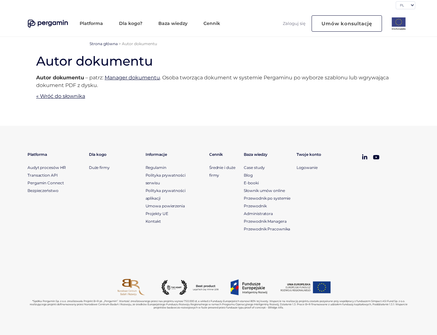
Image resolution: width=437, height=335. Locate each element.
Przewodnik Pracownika (267, 229)
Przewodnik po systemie (267, 198)
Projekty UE (157, 213)
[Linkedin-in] (364, 157)
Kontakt (153, 221)
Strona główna (104, 43)
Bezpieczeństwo (43, 190)
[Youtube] (376, 157)
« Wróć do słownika (60, 96)
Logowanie (307, 167)
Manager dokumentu (132, 78)
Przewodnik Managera (265, 221)
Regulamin (156, 167)
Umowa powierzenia (165, 205)
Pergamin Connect (46, 182)
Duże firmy (99, 167)
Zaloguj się (294, 23)
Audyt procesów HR (47, 167)
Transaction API (43, 175)
